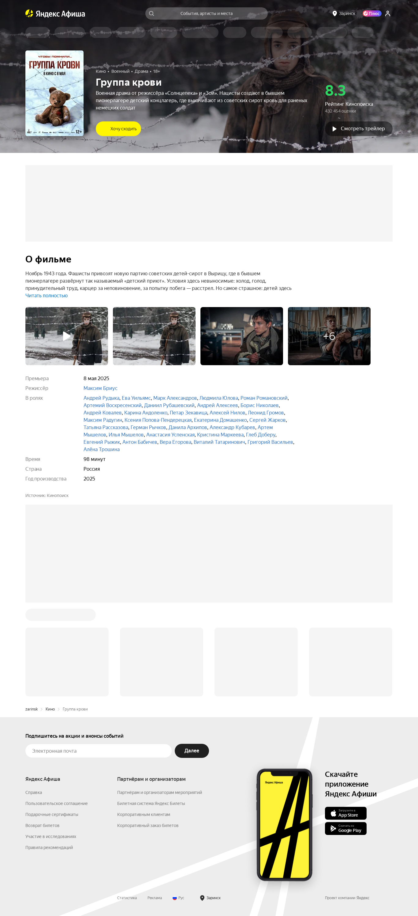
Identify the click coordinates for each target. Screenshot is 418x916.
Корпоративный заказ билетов (148, 825)
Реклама (154, 898)
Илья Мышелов (126, 435)
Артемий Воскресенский (113, 405)
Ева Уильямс (136, 398)
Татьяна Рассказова (106, 427)
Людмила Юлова (219, 398)
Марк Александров (175, 398)
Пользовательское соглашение (56, 803)
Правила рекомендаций (49, 847)
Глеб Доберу (260, 435)
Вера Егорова (175, 442)
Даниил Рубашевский (169, 405)
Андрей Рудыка (101, 398)
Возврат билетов (42, 825)
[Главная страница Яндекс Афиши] (29, 13)
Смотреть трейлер (363, 129)
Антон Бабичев (139, 442)
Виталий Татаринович (219, 442)
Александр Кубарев (232, 427)
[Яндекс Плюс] (372, 13)
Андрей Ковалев (103, 413)
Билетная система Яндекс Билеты (151, 803)
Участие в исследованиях (50, 836)
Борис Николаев (260, 405)
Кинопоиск (58, 495)
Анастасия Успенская (170, 435)
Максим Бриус (101, 388)
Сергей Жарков (267, 420)
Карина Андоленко (145, 413)
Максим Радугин (103, 420)
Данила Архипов (188, 427)
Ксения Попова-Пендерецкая (158, 420)
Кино (50, 709)
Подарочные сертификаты (51, 814)
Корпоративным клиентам (143, 814)
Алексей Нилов (227, 413)
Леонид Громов (266, 413)
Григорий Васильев (270, 442)
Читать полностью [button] (46, 296)
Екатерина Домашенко (220, 420)
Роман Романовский (264, 398)
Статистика (127, 898)
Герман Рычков (148, 427)
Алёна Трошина (102, 449)
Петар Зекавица (188, 413)
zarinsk (31, 709)
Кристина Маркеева (220, 435)
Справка (33, 792)
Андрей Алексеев (217, 405)
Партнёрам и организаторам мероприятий (159, 792)
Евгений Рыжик (102, 442)
